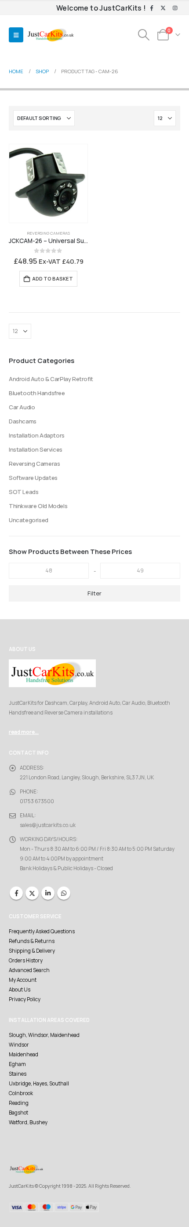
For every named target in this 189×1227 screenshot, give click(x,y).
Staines (17, 1073)
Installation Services (35, 449)
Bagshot (18, 1112)
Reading (19, 1103)
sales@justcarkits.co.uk (48, 825)
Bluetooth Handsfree (37, 393)
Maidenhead (23, 1054)
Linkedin (48, 893)
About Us (19, 989)
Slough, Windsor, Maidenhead (44, 1035)
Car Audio (22, 407)
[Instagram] (175, 8)
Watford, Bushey (28, 1122)
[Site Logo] (50, 35)
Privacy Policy (24, 999)
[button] (16, 34)
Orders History (26, 960)
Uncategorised (28, 520)
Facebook (16, 893)
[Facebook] (151, 8)
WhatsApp (63, 893)
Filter (94, 593)
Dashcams (22, 421)
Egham (17, 1064)
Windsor (19, 1044)
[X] (163, 8)
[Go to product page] (48, 183)
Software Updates (33, 478)
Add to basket (52, 278)
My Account (22, 980)
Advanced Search (29, 970)
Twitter (32, 893)
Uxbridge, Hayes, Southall (39, 1083)
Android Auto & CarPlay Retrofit (51, 379)
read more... (24, 732)
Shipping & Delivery (32, 950)
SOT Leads (24, 492)
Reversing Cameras (48, 233)
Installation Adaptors (37, 435)
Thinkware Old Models (38, 506)
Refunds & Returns (32, 941)
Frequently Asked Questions (42, 931)
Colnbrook (21, 1093)
